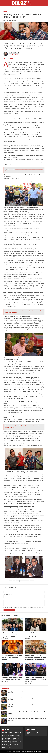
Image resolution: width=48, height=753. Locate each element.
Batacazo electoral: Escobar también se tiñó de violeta (12, 669)
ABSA (10, 581)
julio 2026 (28, 638)
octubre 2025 (28, 683)
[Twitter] (4, 59)
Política (5, 11)
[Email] (12, 59)
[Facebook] (6, 59)
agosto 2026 (5, 638)
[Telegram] (10, 59)
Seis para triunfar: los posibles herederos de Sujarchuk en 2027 (12, 624)
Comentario (6, 599)
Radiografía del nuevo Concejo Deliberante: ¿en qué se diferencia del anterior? (35, 647)
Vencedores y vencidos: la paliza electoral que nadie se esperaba (35, 669)
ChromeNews (31, 751)
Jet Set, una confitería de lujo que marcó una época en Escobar (24, 691)
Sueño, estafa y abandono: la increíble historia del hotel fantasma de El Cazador (26, 712)
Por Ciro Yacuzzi (14, 52)
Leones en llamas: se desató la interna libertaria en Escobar (12, 647)
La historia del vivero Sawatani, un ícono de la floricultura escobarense (26, 705)
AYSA (14, 581)
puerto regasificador (25, 581)
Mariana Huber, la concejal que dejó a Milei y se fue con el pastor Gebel (35, 624)
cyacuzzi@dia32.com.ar (13, 54)
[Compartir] (14, 59)
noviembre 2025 (5, 681)
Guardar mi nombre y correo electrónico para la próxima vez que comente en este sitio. (24, 607)
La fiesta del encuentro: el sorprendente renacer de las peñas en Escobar (27, 718)
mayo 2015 (6, 20)
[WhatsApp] (8, 59)
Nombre (5, 589)
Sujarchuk (32, 581)
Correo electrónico (8, 594)
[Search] (46, 7)
